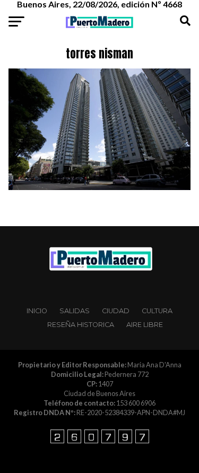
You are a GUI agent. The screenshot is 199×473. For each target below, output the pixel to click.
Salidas (74, 311)
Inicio (37, 311)
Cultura (157, 311)
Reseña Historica (80, 325)
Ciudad (115, 311)
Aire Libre (144, 325)
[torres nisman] (99, 187)
